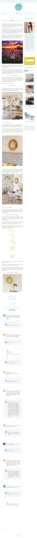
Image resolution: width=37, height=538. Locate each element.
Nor (29, 21)
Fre (31, 20)
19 (12, 19)
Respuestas (7, 338)
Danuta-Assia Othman (10, 442)
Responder (18, 358)
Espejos (16, 306)
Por (33, 20)
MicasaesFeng (10, 341)
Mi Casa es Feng (22, 536)
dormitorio (11, 306)
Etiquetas (30, 70)
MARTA (7, 389)
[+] (29, 50)
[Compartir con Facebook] (10, 310)
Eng (29, 20)
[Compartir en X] (11, 310)
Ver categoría (30, 95)
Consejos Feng (5, 306)
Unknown (7, 333)
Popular (26, 70)
